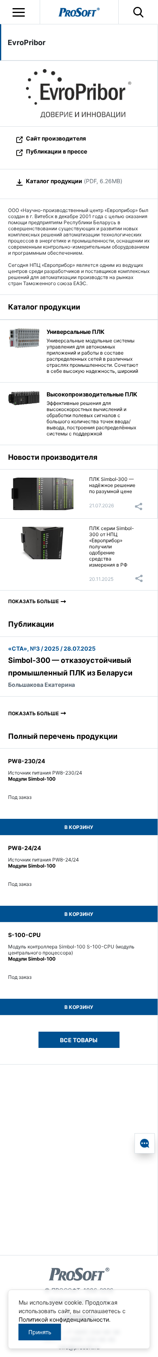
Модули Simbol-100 (32, 779)
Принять (39, 1332)
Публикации (31, 624)
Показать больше (33, 601)
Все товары (79, 1040)
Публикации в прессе (56, 151)
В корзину (78, 827)
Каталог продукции (54, 180)
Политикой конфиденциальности (64, 1319)
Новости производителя (52, 457)
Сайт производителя (56, 138)
